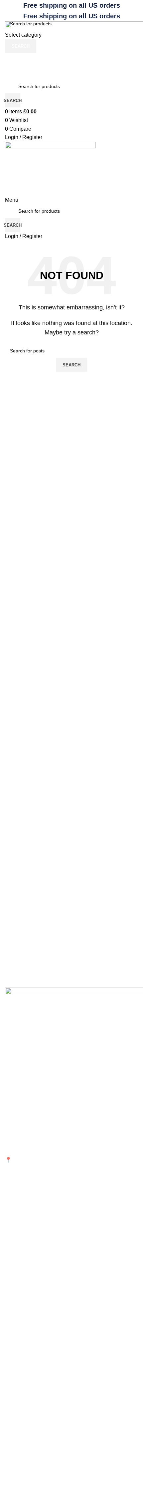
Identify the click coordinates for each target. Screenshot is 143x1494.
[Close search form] (8, 8)
